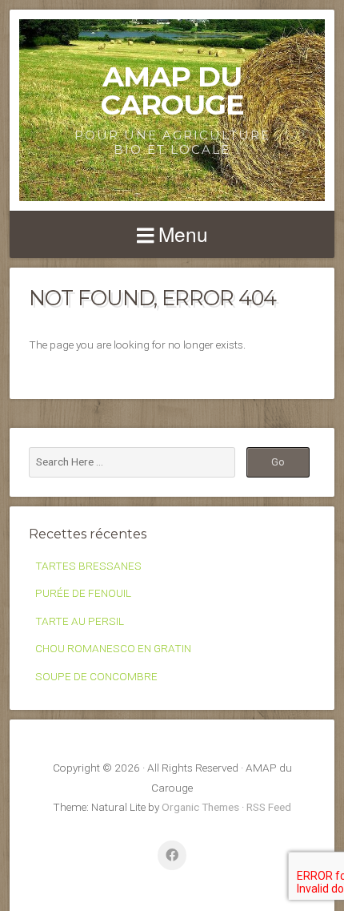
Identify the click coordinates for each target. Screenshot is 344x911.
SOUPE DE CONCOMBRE (96, 676)
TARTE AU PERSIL (79, 621)
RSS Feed (268, 806)
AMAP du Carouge (172, 90)
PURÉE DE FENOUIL (83, 593)
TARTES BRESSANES (88, 565)
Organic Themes (200, 806)
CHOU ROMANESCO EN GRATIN (113, 648)
